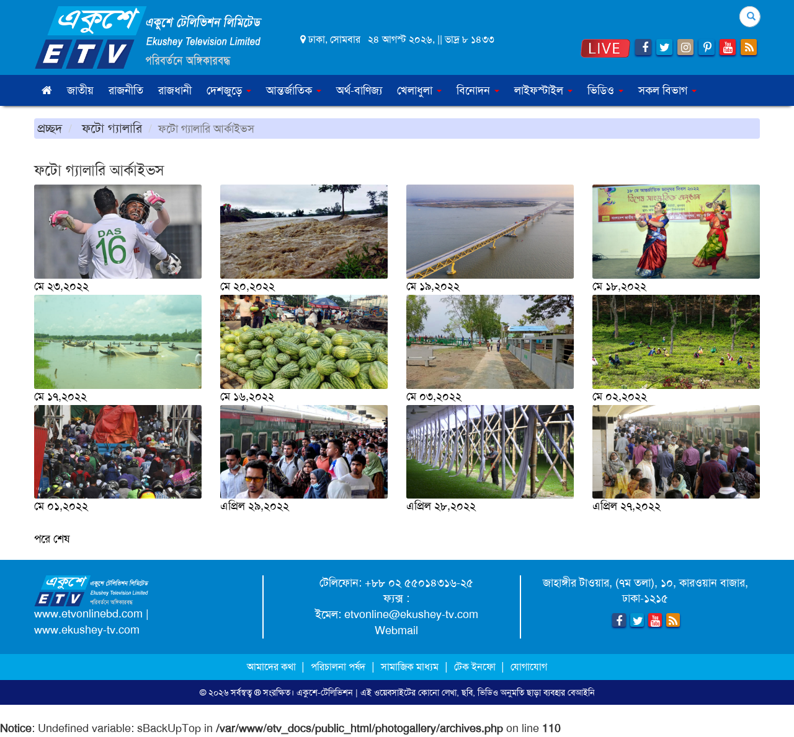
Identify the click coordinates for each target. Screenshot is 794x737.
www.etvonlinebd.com (88, 613)
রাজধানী (175, 90)
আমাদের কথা (272, 666)
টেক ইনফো (476, 666)
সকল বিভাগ (664, 90)
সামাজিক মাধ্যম (410, 666)
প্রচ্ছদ (49, 128)
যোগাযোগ (529, 666)
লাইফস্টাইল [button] (540, 90)
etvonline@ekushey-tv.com (411, 614)
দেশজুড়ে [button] (226, 90)
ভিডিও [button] (602, 90)
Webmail (396, 630)
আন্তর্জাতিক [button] (290, 90)
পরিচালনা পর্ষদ (338, 666)
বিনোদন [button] (475, 90)
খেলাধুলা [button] (416, 90)
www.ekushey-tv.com (87, 629)
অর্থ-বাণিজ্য (359, 90)
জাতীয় (80, 90)
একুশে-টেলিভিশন (325, 692)
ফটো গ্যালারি (110, 128)
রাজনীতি (126, 90)
